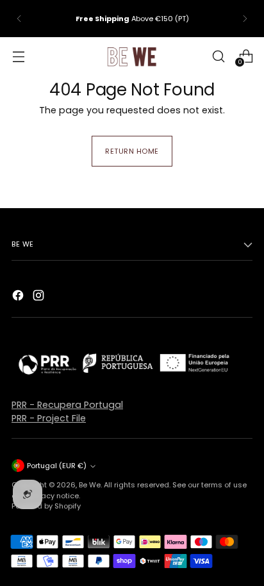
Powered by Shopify (46, 506)
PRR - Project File (49, 418)
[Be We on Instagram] (39, 297)
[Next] (245, 18)
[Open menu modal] (18, 56)
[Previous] (19, 18)
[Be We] (132, 56)
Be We (90, 485)
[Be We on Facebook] (19, 297)
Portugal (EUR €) (57, 465)
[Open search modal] (218, 56)
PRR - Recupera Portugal (67, 404)
